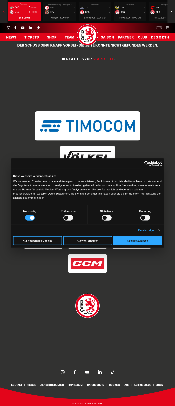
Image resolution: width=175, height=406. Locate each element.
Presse (31, 384)
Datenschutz (95, 384)
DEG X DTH (160, 37)
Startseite (103, 59)
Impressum (76, 384)
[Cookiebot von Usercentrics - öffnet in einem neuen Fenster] (147, 163)
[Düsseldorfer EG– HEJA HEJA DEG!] (87, 44)
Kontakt (16, 384)
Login (159, 384)
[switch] (68, 217)
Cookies (114, 384)
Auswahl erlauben (87, 240)
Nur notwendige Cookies (37, 240)
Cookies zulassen (137, 240)
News (11, 37)
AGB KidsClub (142, 384)
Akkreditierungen (52, 384)
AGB (126, 384)
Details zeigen (146, 230)
